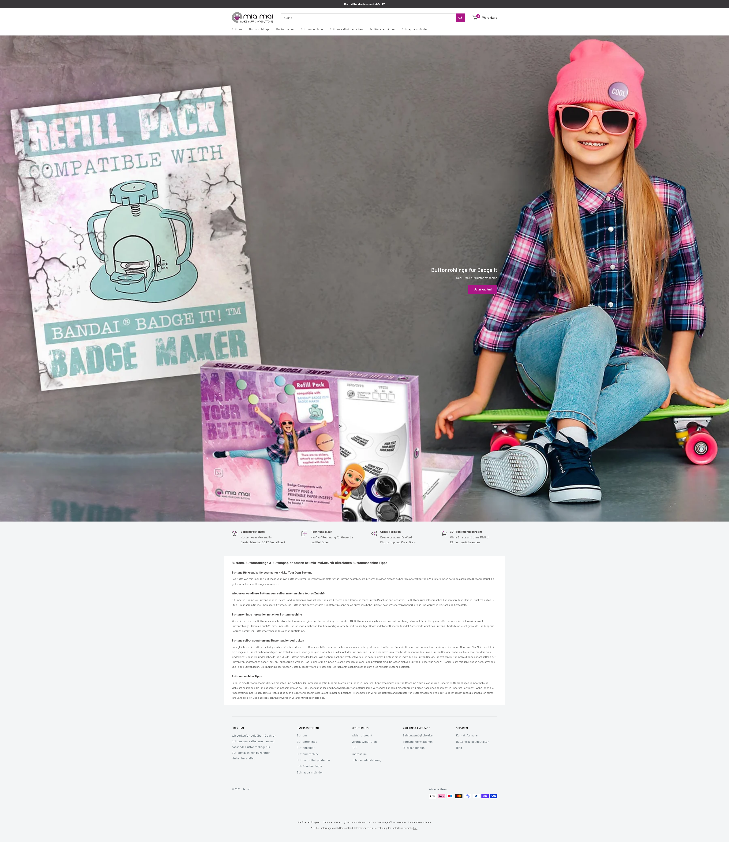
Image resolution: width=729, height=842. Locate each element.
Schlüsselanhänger (382, 29)
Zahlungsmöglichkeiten (418, 735)
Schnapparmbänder (415, 29)
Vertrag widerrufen (364, 741)
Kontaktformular (467, 735)
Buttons (237, 29)
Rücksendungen (414, 747)
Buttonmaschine (312, 29)
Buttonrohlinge (259, 29)
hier (415, 827)
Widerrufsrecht (362, 735)
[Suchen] (460, 17)
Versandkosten (355, 822)
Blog (459, 747)
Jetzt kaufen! (483, 289)
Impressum (359, 754)
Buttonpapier (285, 29)
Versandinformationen (418, 741)
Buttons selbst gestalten (346, 29)
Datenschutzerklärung (366, 760)
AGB (354, 747)
